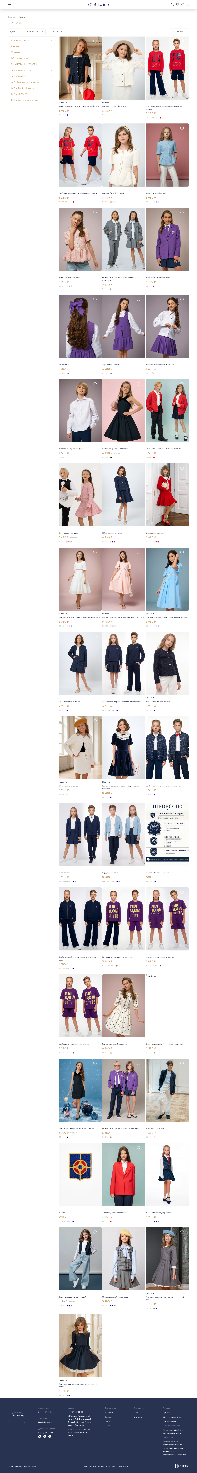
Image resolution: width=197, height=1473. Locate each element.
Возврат (108, 1417)
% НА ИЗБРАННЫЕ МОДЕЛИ (24, 64)
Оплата (108, 1421)
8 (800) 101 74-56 (45, 1412)
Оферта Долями (169, 1421)
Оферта (166, 1412)
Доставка (109, 1412)
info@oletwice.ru (45, 1422)
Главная (11, 17)
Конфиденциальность (172, 1426)
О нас (136, 1412)
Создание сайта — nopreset (22, 1466)
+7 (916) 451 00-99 (75, 1412)
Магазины (109, 1426)
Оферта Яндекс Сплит (172, 1417)
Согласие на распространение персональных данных (172, 1440)
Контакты (138, 1417)
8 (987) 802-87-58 (45, 1432)
